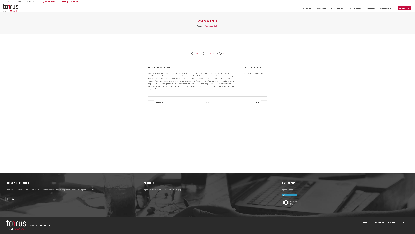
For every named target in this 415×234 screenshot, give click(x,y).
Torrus (199, 26)
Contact (406, 222)
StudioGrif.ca (44, 225)
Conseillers (404, 8)
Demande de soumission (404, 1)
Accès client (387, 2)
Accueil (378, 1)
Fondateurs (379, 222)
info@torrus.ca (70, 2)
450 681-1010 (49, 2)
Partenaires (393, 222)
